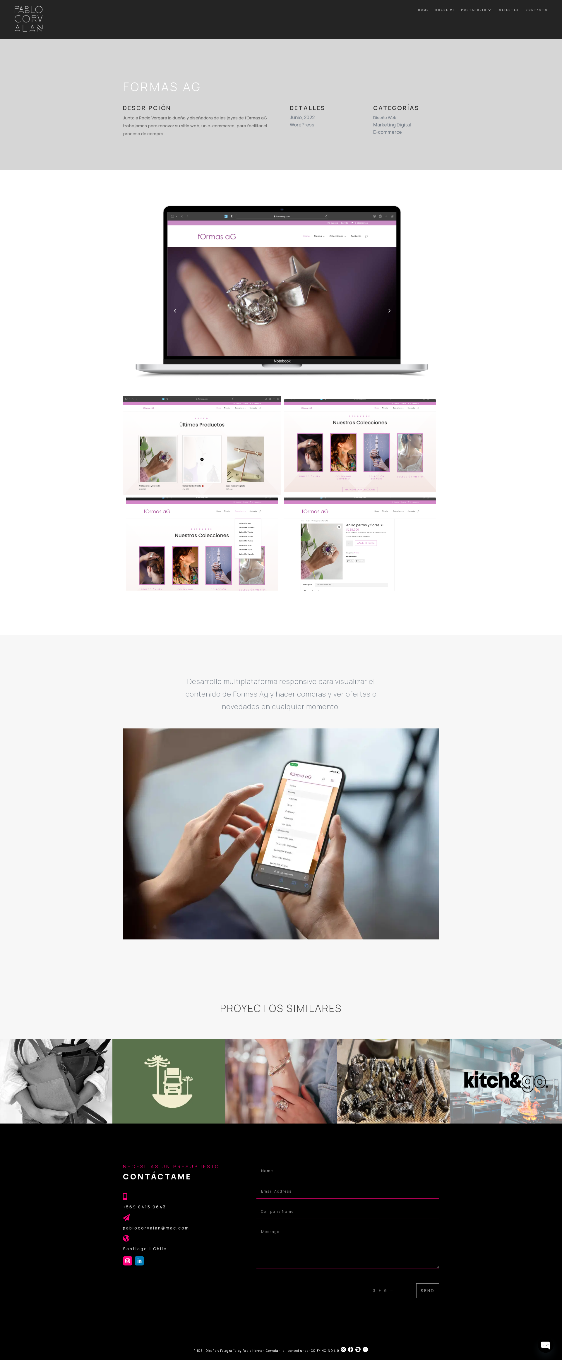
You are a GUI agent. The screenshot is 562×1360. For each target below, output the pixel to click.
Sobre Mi (445, 9)
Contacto (536, 9)
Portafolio (474, 9)
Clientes (509, 9)
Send (428, 1290)
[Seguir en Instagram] (127, 1260)
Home (423, 9)
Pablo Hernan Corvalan (262, 1351)
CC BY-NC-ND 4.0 (325, 1351)
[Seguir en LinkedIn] (139, 1260)
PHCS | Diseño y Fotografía (215, 1351)
